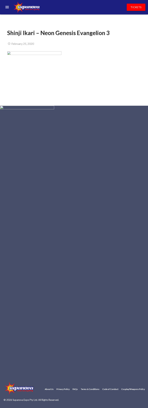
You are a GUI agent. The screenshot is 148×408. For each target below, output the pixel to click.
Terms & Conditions (90, 389)
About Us (49, 389)
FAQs (75, 389)
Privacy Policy (63, 389)
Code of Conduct (110, 389)
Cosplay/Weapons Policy (133, 389)
